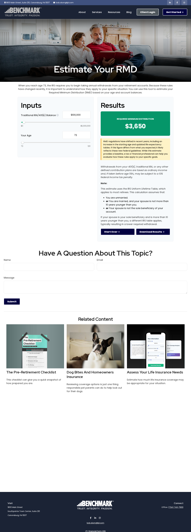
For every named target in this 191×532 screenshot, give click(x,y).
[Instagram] (100, 518)
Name (7, 260)
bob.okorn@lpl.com (65, 2)
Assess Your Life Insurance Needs (155, 372)
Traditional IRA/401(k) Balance (38, 115)
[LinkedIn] (170, 2)
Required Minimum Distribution (135, 118)
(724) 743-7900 (175, 507)
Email (100, 260)
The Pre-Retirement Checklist (31, 372)
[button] (82, 12)
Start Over (110, 231)
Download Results (151, 231)
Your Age (26, 135)
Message (9, 277)
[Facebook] (177, 2)
